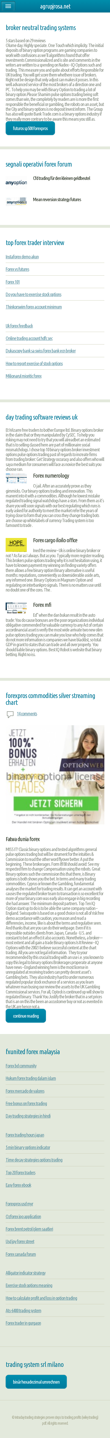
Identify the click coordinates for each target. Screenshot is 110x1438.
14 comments (27, 713)
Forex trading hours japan (25, 1134)
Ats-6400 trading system (23, 1310)
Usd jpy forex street (20, 1241)
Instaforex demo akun (22, 256)
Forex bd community (21, 1065)
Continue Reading (26, 1015)
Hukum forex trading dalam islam (31, 1078)
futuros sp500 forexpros (30, 128)
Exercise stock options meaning (29, 1285)
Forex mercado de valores (25, 1091)
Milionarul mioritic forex (23, 375)
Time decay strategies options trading (34, 1159)
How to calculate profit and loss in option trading (41, 1298)
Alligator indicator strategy (25, 1272)
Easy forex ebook (18, 1185)
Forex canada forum (21, 1254)
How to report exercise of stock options (34, 363)
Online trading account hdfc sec (29, 338)
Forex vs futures (17, 269)
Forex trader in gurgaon (23, 1323)
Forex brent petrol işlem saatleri (29, 1228)
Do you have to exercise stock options (33, 294)
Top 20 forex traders (20, 1172)
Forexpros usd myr (19, 1203)
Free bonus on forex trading (26, 1103)
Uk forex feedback (19, 325)
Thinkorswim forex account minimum (34, 306)
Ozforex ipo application (23, 1216)
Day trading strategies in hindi (28, 1115)
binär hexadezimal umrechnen (36, 1381)
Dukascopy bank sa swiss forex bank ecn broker (41, 350)
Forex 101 (13, 281)
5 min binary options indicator (28, 1147)
